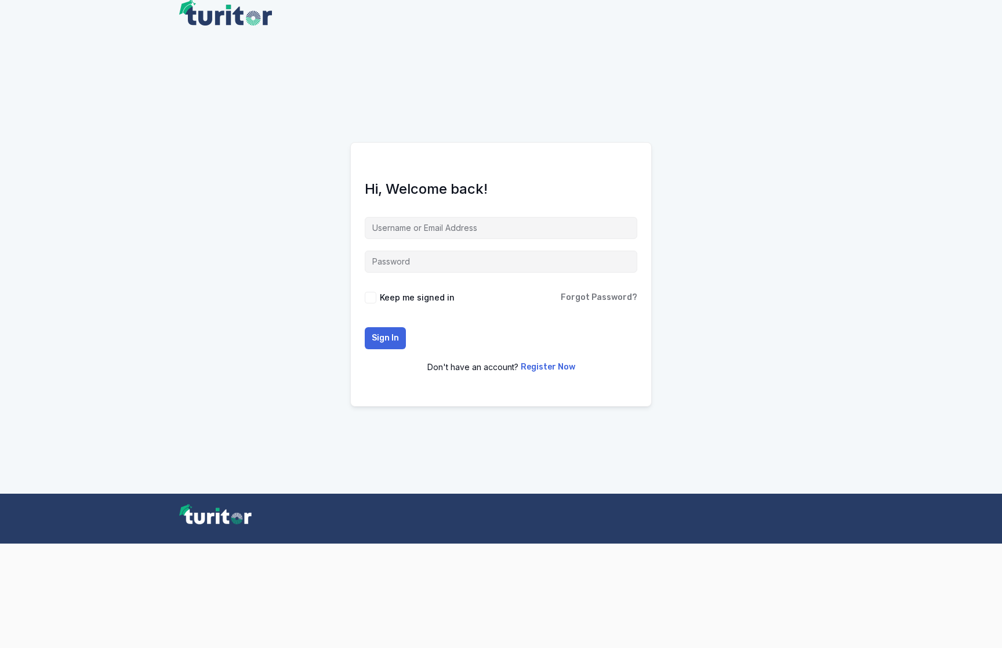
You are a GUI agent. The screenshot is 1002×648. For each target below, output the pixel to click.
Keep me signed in (417, 297)
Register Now (548, 367)
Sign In (385, 338)
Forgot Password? (599, 297)
